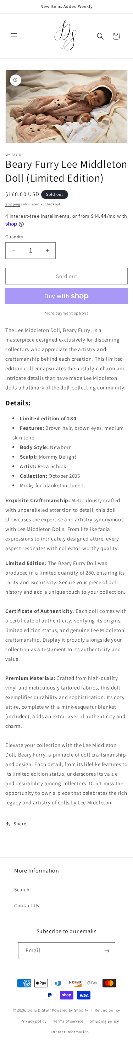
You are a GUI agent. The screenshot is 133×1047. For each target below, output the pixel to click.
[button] (14, 36)
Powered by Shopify (70, 1010)
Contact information (70, 1031)
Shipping (12, 204)
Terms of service (68, 1021)
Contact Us (26, 905)
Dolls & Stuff (39, 1010)
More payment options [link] (66, 313)
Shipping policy (104, 1021)
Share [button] (20, 823)
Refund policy (107, 1010)
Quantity (14, 237)
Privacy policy (34, 1021)
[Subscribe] (107, 950)
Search (22, 889)
